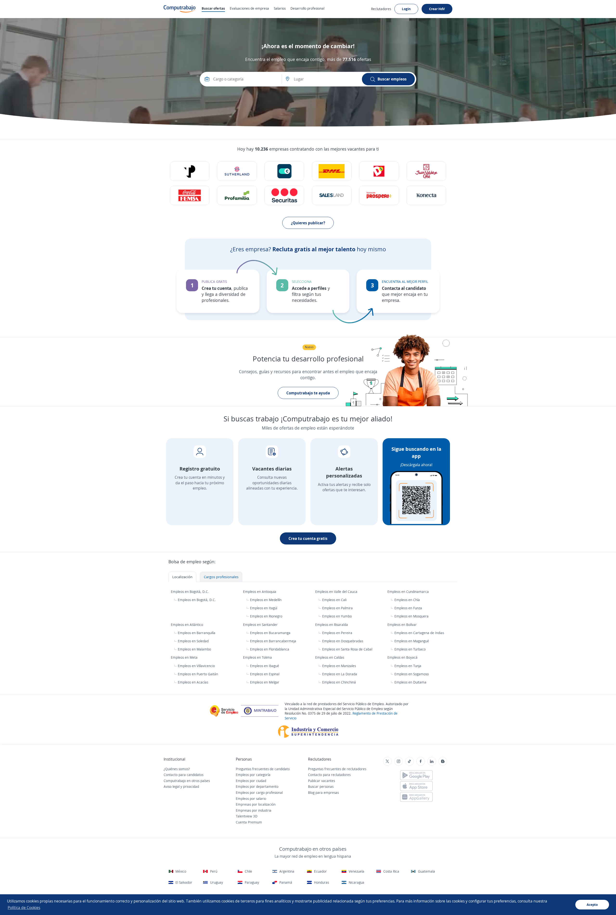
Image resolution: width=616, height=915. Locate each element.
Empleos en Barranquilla (196, 632)
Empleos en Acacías (193, 682)
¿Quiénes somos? (177, 769)
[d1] (378, 171)
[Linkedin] (432, 761)
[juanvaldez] (426, 171)
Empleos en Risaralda (332, 624)
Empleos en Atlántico (187, 624)
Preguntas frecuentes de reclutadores (337, 769)
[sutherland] (237, 171)
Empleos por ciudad (251, 780)
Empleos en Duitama (410, 682)
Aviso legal (172, 786)
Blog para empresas (323, 792)
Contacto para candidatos (183, 774)
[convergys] (284, 171)
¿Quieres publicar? (308, 222)
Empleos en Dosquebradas (342, 641)
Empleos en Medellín (266, 599)
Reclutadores (381, 9)
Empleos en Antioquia (260, 591)
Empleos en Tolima (258, 657)
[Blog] (443, 761)
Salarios (280, 8)
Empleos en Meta (185, 657)
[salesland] (331, 195)
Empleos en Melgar (264, 682)
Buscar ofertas (213, 8)
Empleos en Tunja (407, 665)
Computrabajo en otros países (187, 780)
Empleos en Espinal (264, 674)
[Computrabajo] (180, 9)
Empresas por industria (253, 810)
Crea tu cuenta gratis (308, 538)
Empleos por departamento (257, 786)
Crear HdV (437, 9)
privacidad (191, 786)
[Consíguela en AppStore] (416, 786)
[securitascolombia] (284, 195)
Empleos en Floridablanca (269, 649)
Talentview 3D (246, 816)
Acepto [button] (592, 904)
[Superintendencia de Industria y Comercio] (308, 731)
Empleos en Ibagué (264, 665)
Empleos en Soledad (193, 641)
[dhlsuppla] (331, 171)
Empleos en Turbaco (410, 649)
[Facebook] (421, 761)
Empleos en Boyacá (402, 657)
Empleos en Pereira (337, 632)
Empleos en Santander (261, 624)
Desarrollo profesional (307, 8)
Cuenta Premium (249, 822)
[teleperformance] (189, 171)
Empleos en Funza (408, 608)
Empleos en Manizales (339, 665)
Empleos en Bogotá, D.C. (190, 591)
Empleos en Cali (334, 599)
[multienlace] (426, 195)
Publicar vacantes (321, 780)
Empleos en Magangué (411, 641)
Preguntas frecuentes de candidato (263, 769)
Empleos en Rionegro (266, 616)
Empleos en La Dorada (339, 674)
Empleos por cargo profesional (259, 792)
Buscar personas (321, 786)
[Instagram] (398, 761)
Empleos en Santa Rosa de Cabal (347, 649)
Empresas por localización (256, 804)
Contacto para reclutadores (329, 774)
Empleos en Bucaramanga (270, 632)
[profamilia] (237, 195)
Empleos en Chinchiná (339, 682)
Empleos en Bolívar (402, 624)
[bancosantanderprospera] (378, 195)
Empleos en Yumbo (337, 616)
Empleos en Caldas (330, 657)
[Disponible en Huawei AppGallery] (416, 797)
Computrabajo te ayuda (308, 393)
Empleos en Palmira (337, 608)
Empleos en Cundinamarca (408, 591)
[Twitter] (387, 761)
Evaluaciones (249, 8)
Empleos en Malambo (194, 649)
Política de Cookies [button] (24, 907)
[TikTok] (409, 761)
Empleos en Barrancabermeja (273, 641)
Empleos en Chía (407, 599)
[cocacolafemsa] (189, 195)
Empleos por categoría (253, 774)
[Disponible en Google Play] (416, 775)
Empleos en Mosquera (411, 616)
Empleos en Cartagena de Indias (419, 632)
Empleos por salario (251, 798)
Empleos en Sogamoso (411, 674)
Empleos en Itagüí (263, 608)
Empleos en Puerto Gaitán (198, 674)
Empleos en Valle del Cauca (336, 591)
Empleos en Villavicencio (196, 665)
